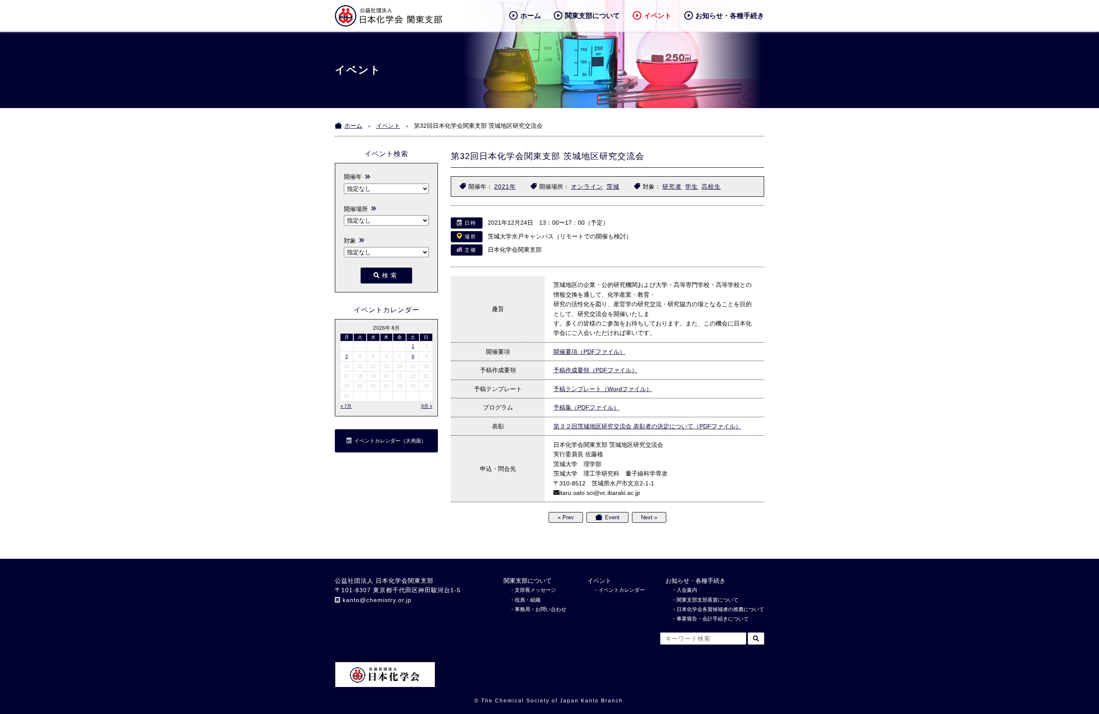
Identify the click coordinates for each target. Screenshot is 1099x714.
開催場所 (356, 208)
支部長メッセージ (535, 590)
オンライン (587, 186)
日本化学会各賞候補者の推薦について (720, 609)
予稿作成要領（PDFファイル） (595, 370)
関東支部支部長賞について (707, 600)
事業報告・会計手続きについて (713, 619)
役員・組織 (527, 600)
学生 (691, 186)
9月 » (426, 406)
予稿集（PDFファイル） (586, 407)
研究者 (672, 186)
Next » (649, 517)
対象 (350, 240)
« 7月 (346, 406)
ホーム (530, 15)
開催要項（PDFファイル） (589, 351)
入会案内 (687, 590)
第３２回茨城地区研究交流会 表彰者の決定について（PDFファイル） (647, 426)
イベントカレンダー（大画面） (390, 441)
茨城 (613, 186)
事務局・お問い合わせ (540, 609)
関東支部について (592, 15)
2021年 (505, 186)
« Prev (566, 517)
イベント (657, 15)
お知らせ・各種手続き (729, 15)
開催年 (353, 176)
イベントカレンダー (621, 590)
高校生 (711, 186)
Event (612, 517)
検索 (390, 275)
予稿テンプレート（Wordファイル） (602, 389)
